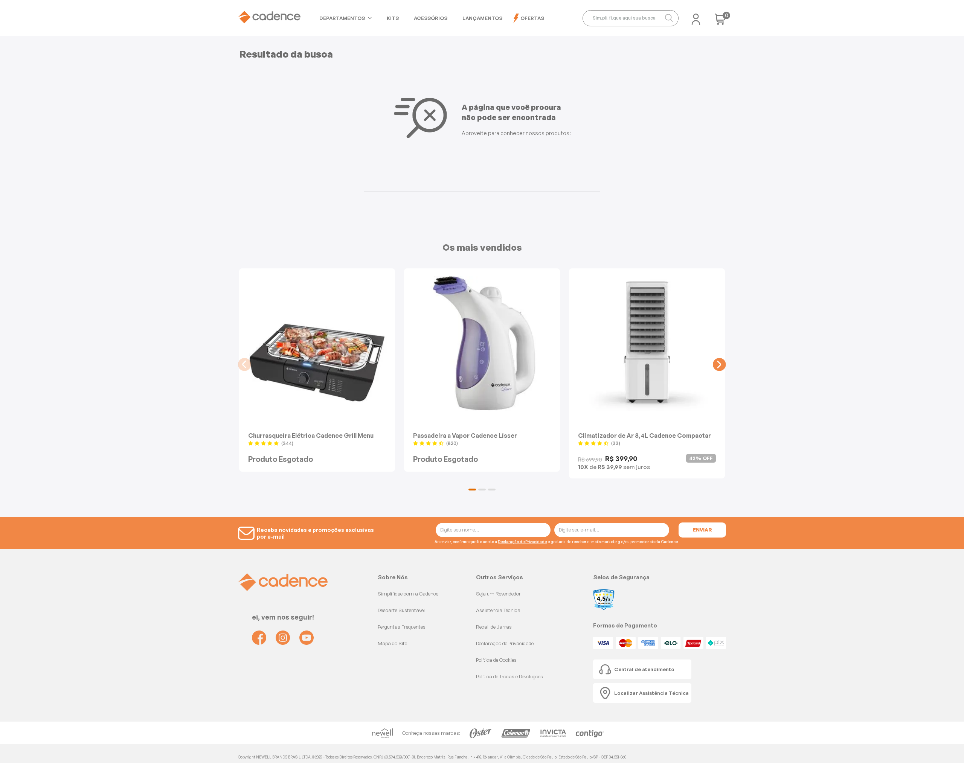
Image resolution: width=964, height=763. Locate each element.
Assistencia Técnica (498, 610)
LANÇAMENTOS (482, 18)
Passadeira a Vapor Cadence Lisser (465, 435)
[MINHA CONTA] (696, 17)
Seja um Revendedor (498, 594)
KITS (393, 18)
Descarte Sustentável (401, 610)
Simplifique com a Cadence (408, 594)
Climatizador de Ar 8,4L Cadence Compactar (644, 435)
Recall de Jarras (494, 627)
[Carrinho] (720, 21)
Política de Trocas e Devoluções (509, 676)
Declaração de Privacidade (522, 541)
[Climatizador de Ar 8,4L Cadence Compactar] (647, 343)
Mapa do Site (392, 643)
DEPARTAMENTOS (342, 18)
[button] (472, 489)
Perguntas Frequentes (402, 627)
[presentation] (244, 364)
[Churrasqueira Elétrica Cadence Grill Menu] (317, 343)
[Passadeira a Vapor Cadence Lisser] (482, 343)
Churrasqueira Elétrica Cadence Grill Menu (311, 435)
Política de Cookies (496, 660)
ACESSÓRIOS (430, 18)
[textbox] (631, 18)
